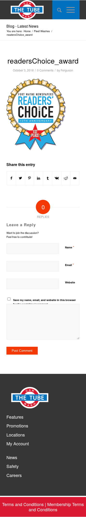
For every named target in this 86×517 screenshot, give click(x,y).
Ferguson (67, 70)
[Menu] (71, 9)
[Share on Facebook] (11, 178)
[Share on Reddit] (65, 178)
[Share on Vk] (56, 178)
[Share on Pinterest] (29, 178)
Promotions (17, 425)
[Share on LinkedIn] (38, 178)
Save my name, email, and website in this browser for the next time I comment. (44, 302)
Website (70, 282)
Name (69, 247)
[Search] (57, 9)
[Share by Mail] (74, 178)
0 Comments (45, 70)
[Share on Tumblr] (47, 178)
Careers (14, 475)
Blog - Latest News (22, 26)
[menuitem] (57, 9)
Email (69, 264)
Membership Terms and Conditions (56, 506)
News (11, 457)
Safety (12, 466)
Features (14, 416)
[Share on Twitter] (20, 178)
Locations (15, 434)
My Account (17, 443)
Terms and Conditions (23, 504)
